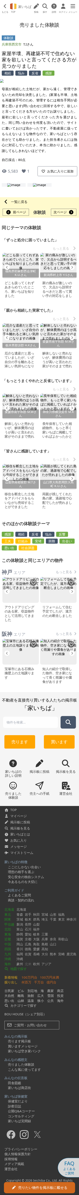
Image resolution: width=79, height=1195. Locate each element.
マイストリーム (21, 852)
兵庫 (44, 939)
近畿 (7, 939)
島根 (44, 944)
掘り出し (11, 982)
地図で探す (18, 969)
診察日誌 (14, 1106)
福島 (61, 914)
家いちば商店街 (19, 1087)
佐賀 (28, 954)
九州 (7, 954)
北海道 (9, 909)
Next (72, 267)
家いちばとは (20, 834)
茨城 (19, 919)
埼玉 (44, 919)
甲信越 (9, 924)
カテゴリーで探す (23, 1005)
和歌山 (63, 939)
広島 (28, 944)
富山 (19, 929)
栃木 (28, 919)
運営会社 (11, 1169)
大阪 (36, 939)
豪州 (19, 964)
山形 (53, 914)
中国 (7, 944)
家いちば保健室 (15, 1096)
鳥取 (36, 944)
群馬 (36, 919)
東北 (7, 914)
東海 (7, 934)
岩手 (28, 914)
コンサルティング (21, 1116)
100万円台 (29, 977)
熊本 (53, 954)
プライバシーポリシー (20, 1149)
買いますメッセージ (23, 1046)
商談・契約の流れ (21, 900)
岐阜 (36, 934)
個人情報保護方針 (17, 1154)
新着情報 (11, 977)
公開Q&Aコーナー (21, 1111)
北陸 (7, 929)
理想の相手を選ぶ (21, 872)
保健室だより (18, 1101)
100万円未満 (49, 977)
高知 (44, 949)
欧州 (36, 964)
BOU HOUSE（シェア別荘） (25, 1014)
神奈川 (71, 919)
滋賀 (19, 939)
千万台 (39, 982)
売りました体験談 (21, 1064)
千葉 (53, 919)
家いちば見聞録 (19, 1121)
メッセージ (18, 846)
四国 (7, 949)
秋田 (36, 914)
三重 (44, 934)
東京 (61, 919)
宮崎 (61, 954)
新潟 (19, 924)
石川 (28, 929)
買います (59, 742)
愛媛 (36, 949)
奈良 (53, 939)
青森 (19, 914)
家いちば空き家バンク (24, 1051)
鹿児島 (71, 954)
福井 (36, 929)
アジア (46, 964)
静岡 (19, 934)
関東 (7, 919)
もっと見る (61, 248)
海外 (7, 964)
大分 (44, 954)
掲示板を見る (20, 828)
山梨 (36, 924)
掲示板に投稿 (20, 822)
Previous (7, 267)
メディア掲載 (14, 1164)
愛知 (28, 934)
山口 (53, 944)
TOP (13, 810)
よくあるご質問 (19, 895)
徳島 (28, 949)
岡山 (19, 944)
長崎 (36, 954)
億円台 (51, 982)
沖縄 (7, 959)
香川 (19, 949)
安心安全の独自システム (26, 877)
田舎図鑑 (14, 1083)
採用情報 (11, 1159)
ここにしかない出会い (24, 867)
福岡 (19, 954)
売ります (19, 742)
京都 (28, 939)
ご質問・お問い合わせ (30, 1025)
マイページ (18, 816)
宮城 (44, 914)
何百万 (26, 982)
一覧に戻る (19, 201)
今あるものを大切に (23, 881)
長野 (28, 924)
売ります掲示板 (19, 1041)
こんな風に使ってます (24, 1069)
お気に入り (18, 840)
